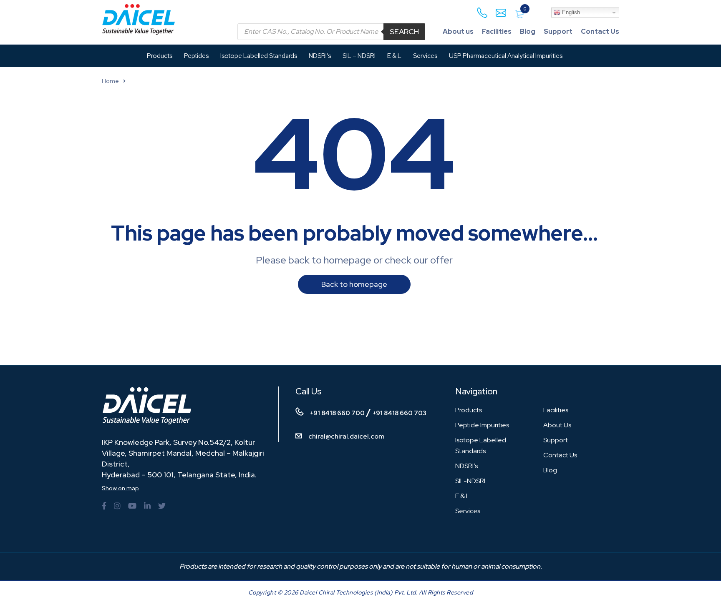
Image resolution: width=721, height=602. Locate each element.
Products (468, 410)
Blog (527, 31)
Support (558, 31)
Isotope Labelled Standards (480, 445)
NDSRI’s (466, 466)
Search (404, 31)
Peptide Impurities (482, 425)
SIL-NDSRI (470, 481)
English (570, 12)
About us (458, 31)
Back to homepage (354, 284)
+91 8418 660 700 (337, 413)
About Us (557, 425)
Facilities (497, 31)
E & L (462, 496)
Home (110, 81)
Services (467, 511)
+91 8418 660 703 (399, 413)
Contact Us (600, 31)
